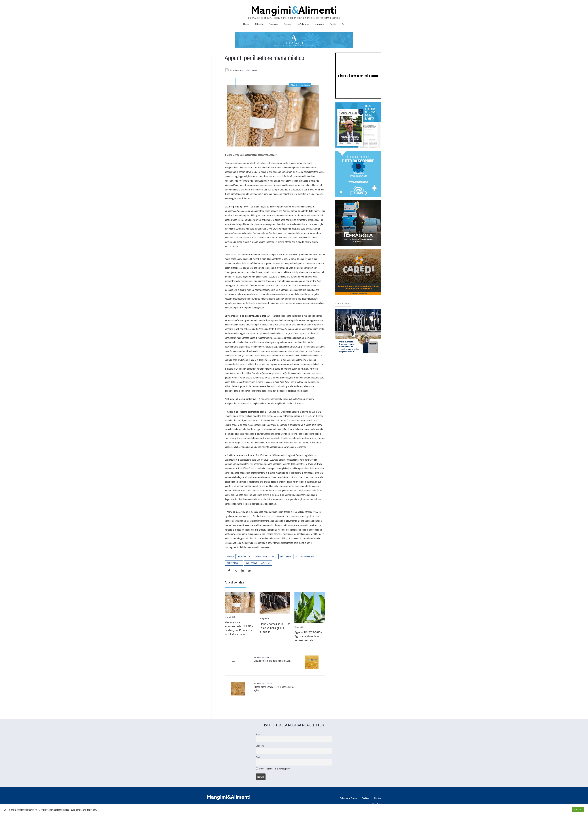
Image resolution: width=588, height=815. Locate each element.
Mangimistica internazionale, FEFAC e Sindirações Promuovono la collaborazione (239, 628)
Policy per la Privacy (348, 798)
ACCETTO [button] (578, 809)
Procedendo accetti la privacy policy (274, 768)
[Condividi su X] (235, 570)
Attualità (259, 24)
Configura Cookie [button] (562, 809)
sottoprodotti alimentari (258, 563)
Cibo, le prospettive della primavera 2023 (272, 659)
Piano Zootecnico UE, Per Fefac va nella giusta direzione (275, 628)
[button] (343, 24)
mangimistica (244, 557)
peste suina (285, 557)
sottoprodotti (234, 563)
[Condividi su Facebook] (229, 570)
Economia (273, 24)
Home (246, 24)
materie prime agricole (265, 557)
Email (258, 757)
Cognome (260, 745)
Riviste (333, 24)
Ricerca (287, 24)
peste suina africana (305, 557)
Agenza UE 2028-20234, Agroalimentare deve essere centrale (308, 636)
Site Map (377, 798)
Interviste (319, 24)
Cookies (365, 798)
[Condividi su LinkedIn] (242, 570)
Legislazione (303, 24)
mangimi (230, 557)
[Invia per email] (249, 570)
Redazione (239, 70)
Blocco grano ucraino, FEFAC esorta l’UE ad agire (274, 687)
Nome (258, 734)
